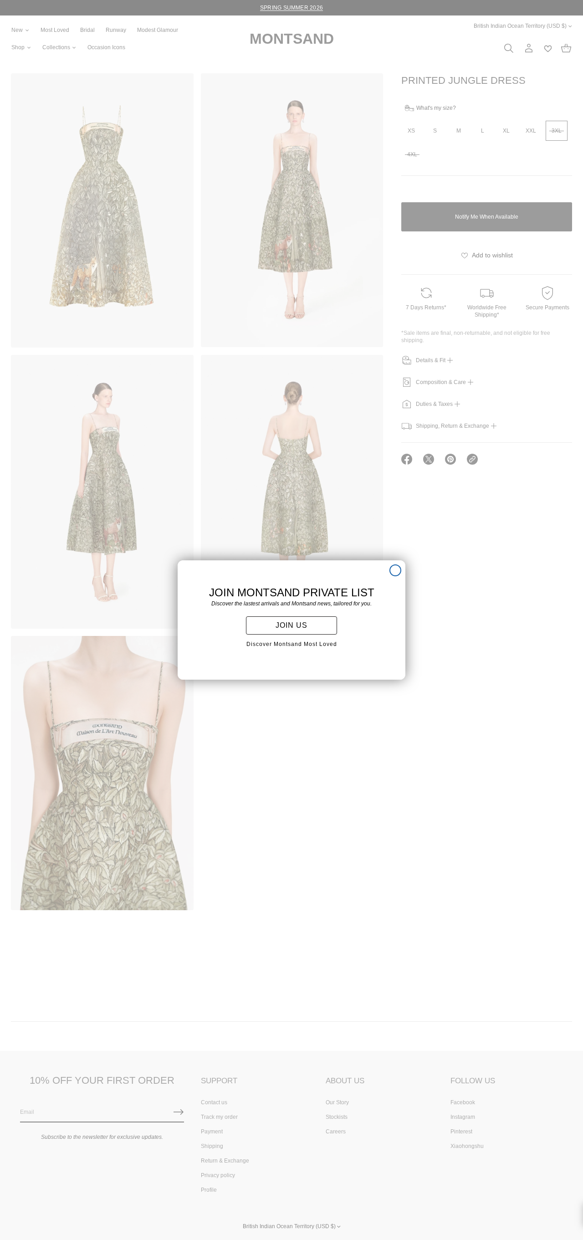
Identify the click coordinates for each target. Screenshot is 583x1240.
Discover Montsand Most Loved (291, 644)
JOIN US (291, 625)
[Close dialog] (395, 570)
